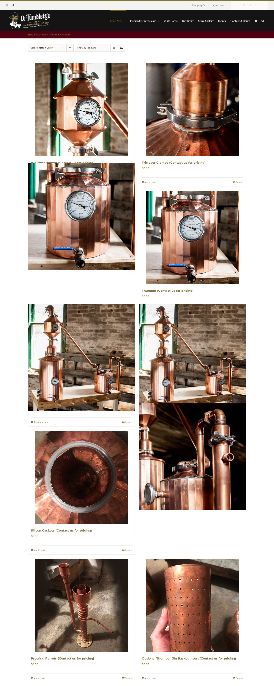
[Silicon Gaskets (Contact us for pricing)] (81, 477)
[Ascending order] (70, 48)
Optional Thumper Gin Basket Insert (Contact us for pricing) (189, 658)
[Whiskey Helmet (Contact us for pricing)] (81, 109)
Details (239, 182)
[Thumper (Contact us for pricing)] (192, 237)
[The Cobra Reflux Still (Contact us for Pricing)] (192, 357)
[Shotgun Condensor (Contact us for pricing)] (192, 456)
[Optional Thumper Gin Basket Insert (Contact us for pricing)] (192, 605)
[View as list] (121, 47)
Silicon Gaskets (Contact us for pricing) (61, 530)
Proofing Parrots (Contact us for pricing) (62, 658)
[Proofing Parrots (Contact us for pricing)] (81, 605)
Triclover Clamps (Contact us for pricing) (174, 162)
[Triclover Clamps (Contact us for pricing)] (192, 109)
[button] (263, 20)
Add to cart (150, 182)
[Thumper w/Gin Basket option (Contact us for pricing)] (81, 217)
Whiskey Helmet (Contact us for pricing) (63, 163)
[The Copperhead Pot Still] (81, 357)
